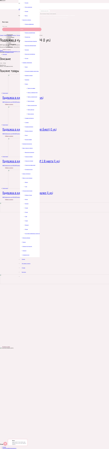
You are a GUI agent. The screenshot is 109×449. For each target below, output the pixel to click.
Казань (9, 38)
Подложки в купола (9, 52)
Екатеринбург (10, 37)
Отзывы (4, 447)
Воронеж (9, 36)
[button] (1, 50)
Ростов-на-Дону (11, 41)
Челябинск (10, 47)
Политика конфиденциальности (9, 448)
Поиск (21, 29)
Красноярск (10, 40)
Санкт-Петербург (11, 44)
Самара (9, 43)
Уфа (8, 45)
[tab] (56, 54)
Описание (5, 54)
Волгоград (10, 34)
